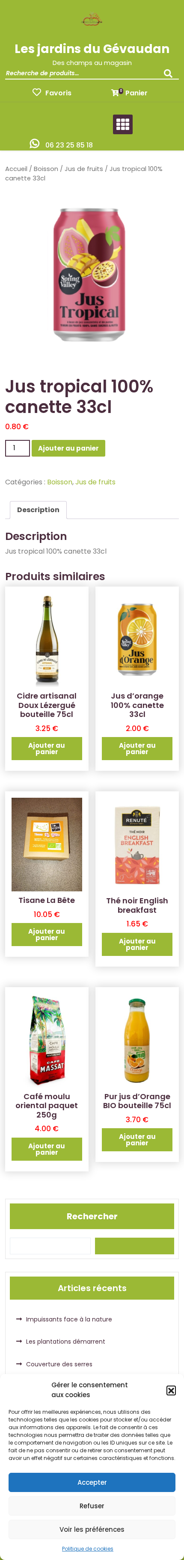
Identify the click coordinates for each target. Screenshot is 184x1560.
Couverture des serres (59, 1364)
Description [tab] (38, 510)
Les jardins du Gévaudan (92, 49)
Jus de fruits (84, 169)
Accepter (92, 1482)
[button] (171, 1390)
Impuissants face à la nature (69, 1319)
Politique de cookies (87, 1548)
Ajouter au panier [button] (46, 748)
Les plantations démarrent (65, 1341)
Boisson (46, 169)
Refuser (92, 1505)
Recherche (170, 76)
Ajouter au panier (68, 448)
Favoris (58, 93)
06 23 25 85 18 (69, 145)
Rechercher (92, 1216)
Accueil (16, 169)
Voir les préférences (92, 1529)
